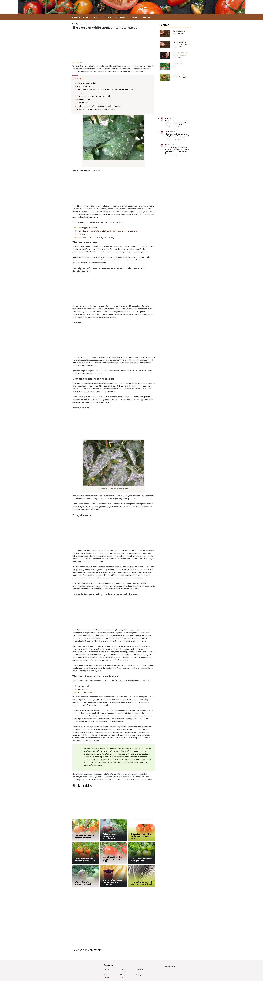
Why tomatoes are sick (86, 83)
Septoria (80, 93)
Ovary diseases (83, 102)
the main (76, 17)
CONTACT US (170, 966)
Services (146, 17)
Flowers (107, 17)
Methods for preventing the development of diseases (99, 106)
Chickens (122, 969)
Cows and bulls (124, 972)
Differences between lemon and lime (175, 155)
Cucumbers (107, 972)
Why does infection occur (87, 86)
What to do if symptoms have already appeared (96, 109)
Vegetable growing (76, 24)
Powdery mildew (83, 99)
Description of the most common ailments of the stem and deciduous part (107, 89)
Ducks (121, 977)
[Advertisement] (113, 44)
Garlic (105, 975)
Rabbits (122, 975)
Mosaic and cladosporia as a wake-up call (93, 96)
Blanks (135, 17)
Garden (86, 17)
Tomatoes (85, 24)
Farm (96, 17)
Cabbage (139, 975)
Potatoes (106, 977)
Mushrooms (121, 17)
